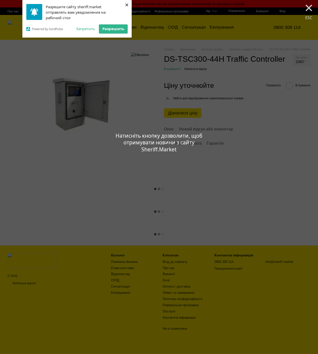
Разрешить (113, 28)
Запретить (85, 28)
